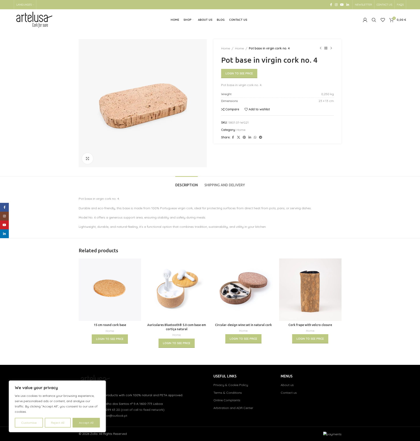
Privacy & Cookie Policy (230, 385)
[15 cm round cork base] (110, 289)
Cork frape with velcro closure (310, 325)
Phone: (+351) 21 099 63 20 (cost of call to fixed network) (122, 410)
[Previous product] (320, 48)
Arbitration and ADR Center (233, 408)
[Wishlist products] (382, 19)
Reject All (57, 423)
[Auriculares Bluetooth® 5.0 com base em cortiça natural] (177, 289)
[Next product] (331, 48)
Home (225, 48)
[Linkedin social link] (347, 5)
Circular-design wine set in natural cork (243, 325)
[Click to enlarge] (87, 158)
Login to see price (239, 73)
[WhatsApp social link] (255, 137)
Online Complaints (226, 400)
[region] (57, 406)
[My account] (365, 19)
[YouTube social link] (342, 5)
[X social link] (238, 137)
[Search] (374, 19)
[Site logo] (34, 19)
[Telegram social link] (260, 137)
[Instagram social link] (336, 5)
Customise (29, 423)
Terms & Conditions (227, 393)
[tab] (186, 183)
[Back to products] (326, 48)
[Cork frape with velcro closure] (310, 289)
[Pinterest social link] (244, 137)
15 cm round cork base (110, 325)
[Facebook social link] (331, 5)
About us (287, 385)
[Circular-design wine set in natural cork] (243, 289)
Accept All (86, 423)
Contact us (289, 393)
